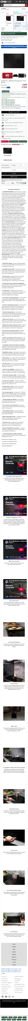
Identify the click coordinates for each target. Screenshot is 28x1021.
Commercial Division (20, 986)
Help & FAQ (5, 989)
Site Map (4, 991)
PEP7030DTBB (19, 31)
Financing (14, 959)
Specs (14, 944)
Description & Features (14, 189)
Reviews (14, 952)
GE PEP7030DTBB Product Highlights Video (11, 970)
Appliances (3, 31)
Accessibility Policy (19, 984)
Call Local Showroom (14, 141)
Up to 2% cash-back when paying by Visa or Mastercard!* (14, 119)
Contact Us (5, 978)
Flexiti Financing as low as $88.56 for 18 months (12, 132)
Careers (17, 982)
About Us (4, 976)
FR (22, 1)
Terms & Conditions (7, 982)
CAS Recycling (18, 992)
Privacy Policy (5, 984)
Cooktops (6, 31)
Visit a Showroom (22, 141)
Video (14, 949)
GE (15, 31)
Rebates (14, 954)
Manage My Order (6, 987)
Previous (2, 75)
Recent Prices (24, 85)
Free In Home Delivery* (10, 115)
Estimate (14, 173)
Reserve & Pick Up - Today (11, 125)
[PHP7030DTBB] (7, 150)
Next (25, 75)
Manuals (14, 946)
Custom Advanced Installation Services (14, 122)
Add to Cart (5, 141)
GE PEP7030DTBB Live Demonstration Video (11, 968)
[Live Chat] (20, 1)
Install (14, 962)
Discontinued (5, 993)
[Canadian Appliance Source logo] (7, 1)
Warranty (14, 957)
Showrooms (5, 980)
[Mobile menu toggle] (1, 5)
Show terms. (18, 107)
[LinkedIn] (3, 997)
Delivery (14, 964)
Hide (8, 9)
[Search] (26, 5)
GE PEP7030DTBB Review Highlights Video (11, 971)
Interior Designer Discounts (11, 128)
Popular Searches (19, 976)
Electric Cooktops (11, 31)
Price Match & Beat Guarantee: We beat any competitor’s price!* (13, 137)
